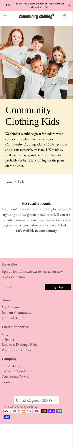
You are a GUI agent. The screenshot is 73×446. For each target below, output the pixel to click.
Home (8, 182)
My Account (10, 307)
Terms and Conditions (17, 371)
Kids (21, 182)
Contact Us (9, 381)
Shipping (8, 339)
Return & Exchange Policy (20, 344)
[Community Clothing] (36, 16)
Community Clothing (24, 407)
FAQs (5, 333)
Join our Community (16, 312)
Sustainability (11, 365)
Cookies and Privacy (15, 376)
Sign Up (58, 287)
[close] (69, 5)
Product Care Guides (16, 349)
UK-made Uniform (15, 317)
